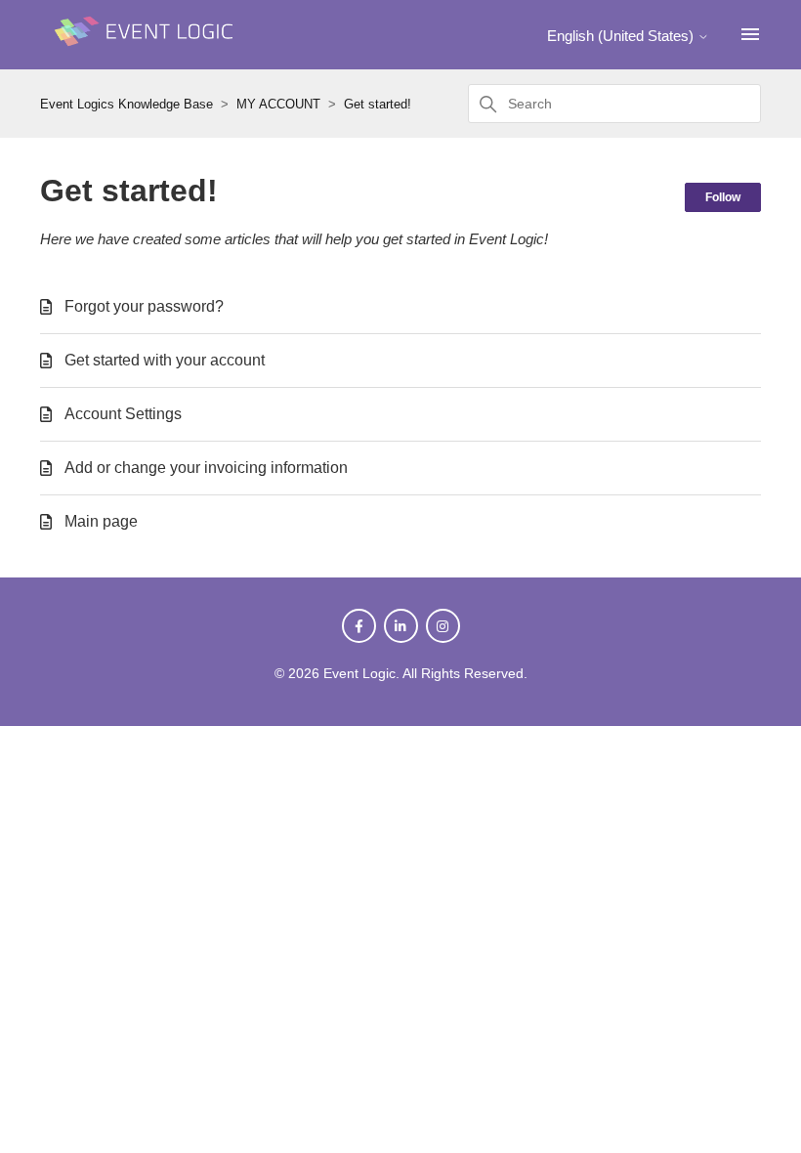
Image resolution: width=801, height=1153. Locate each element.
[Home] (147, 55)
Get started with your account (164, 360)
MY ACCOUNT (278, 104)
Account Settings (123, 414)
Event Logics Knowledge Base (126, 104)
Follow (722, 197)
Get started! (377, 104)
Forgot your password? (144, 306)
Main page (101, 521)
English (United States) (622, 35)
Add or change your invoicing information (206, 467)
